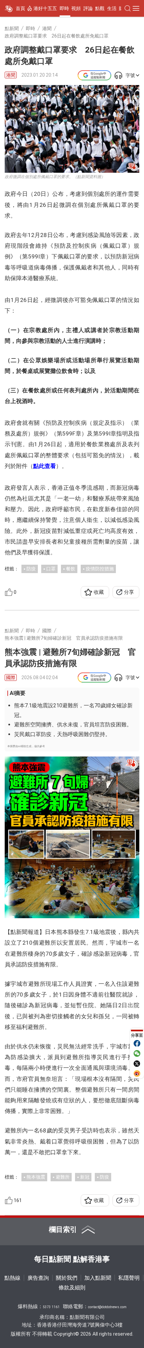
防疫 (31, 568)
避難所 (63, 1177)
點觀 (99, 8)
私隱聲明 (129, 1278)
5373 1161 (51, 1307)
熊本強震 (35, 1177)
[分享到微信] (137, 1053)
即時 (64, 8)
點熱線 (12, 1278)
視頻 (76, 8)
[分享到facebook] (137, 1043)
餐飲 (70, 568)
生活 (112, 8)
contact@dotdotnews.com (107, 1307)
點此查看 (44, 466)
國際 (10, 677)
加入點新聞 (97, 1278)
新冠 (84, 1177)
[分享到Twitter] (137, 1063)
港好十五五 (45, 8)
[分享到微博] (137, 1073)
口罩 (51, 568)
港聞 (10, 75)
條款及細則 (72, 1287)
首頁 (20, 8)
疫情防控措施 (100, 568)
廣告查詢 (38, 1278)
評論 (88, 8)
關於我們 (66, 1278)
